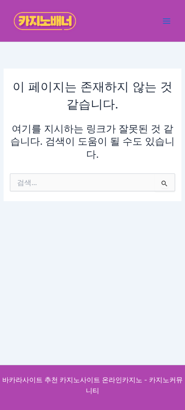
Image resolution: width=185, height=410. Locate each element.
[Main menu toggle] (166, 21)
